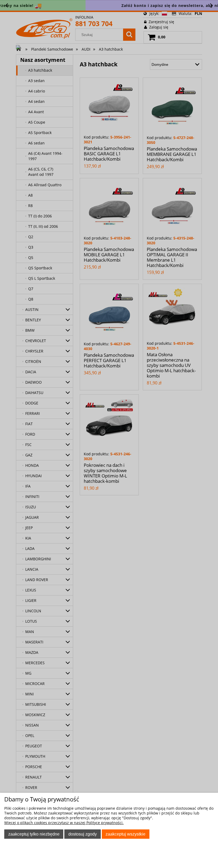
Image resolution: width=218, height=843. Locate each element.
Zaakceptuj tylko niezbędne (34, 834)
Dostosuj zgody (82, 834)
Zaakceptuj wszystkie (125, 834)
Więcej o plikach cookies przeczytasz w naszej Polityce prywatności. (64, 822)
